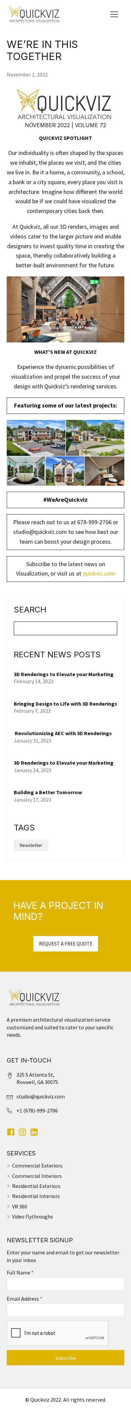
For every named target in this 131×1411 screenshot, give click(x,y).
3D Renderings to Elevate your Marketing (64, 674)
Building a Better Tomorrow (48, 792)
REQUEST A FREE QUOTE (65, 943)
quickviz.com (99, 573)
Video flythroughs (32, 1216)
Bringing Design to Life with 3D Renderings (65, 703)
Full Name (20, 1272)
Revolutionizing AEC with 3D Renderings (63, 733)
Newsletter (31, 845)
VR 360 (19, 1206)
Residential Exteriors (36, 1186)
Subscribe (65, 1358)
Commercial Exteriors (37, 1165)
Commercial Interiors (37, 1176)
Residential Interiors (36, 1196)
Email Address (24, 1298)
